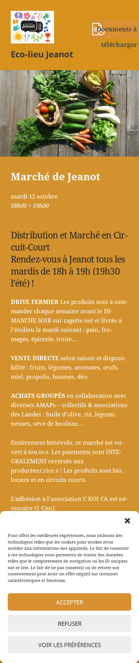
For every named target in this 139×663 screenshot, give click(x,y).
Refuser (69, 623)
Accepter (69, 602)
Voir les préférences (69, 645)
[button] (127, 521)
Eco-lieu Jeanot (42, 54)
